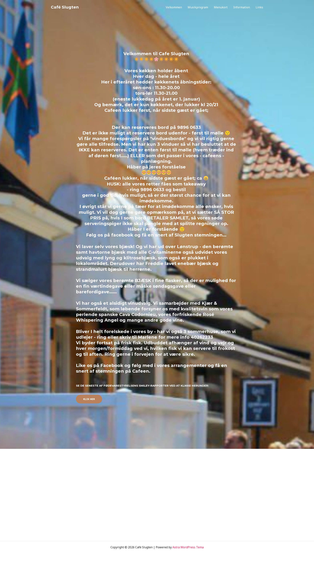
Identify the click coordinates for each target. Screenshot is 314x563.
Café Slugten (65, 7)
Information (241, 7)
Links (259, 7)
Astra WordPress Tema (188, 547)
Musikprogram (198, 7)
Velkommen (174, 7)
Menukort (221, 7)
